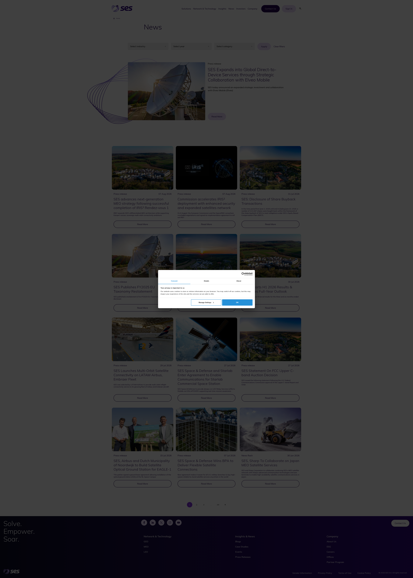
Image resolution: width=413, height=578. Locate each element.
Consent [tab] (174, 281)
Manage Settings (205, 302)
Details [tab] (206, 281)
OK (237, 302)
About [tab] (238, 281)
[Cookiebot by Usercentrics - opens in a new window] (243, 274)
